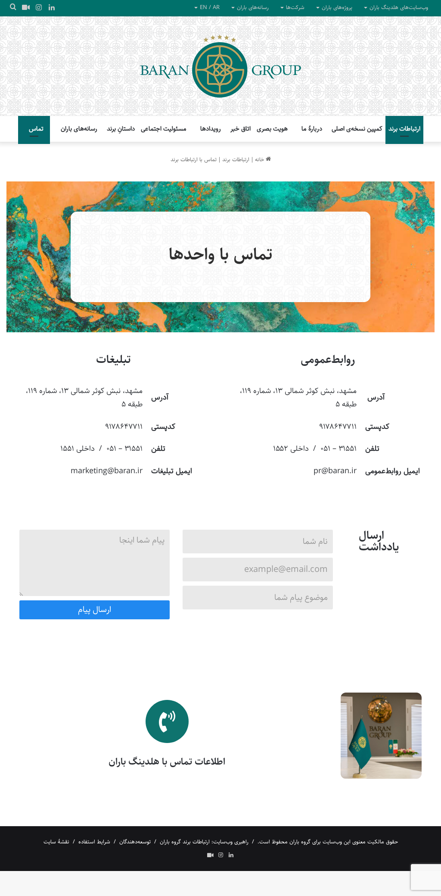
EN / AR (210, 7)
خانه (260, 159)
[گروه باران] (220, 66)
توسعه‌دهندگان (135, 841)
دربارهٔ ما (311, 129)
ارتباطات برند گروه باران (185, 841)
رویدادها (210, 129)
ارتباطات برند (404, 129)
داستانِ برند (121, 129)
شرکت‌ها (295, 7)
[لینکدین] (51, 8)
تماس (36, 129)
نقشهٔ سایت (56, 841)
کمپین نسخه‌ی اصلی (357, 129)
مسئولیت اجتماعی (163, 129)
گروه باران (300, 841)
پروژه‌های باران (337, 7)
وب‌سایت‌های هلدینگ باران (399, 7)
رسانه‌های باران (253, 7)
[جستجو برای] (12, 7)
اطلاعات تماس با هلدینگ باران (167, 761)
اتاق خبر (240, 129)
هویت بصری (272, 129)
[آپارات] (25, 8)
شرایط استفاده (94, 841)
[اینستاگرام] (38, 8)
